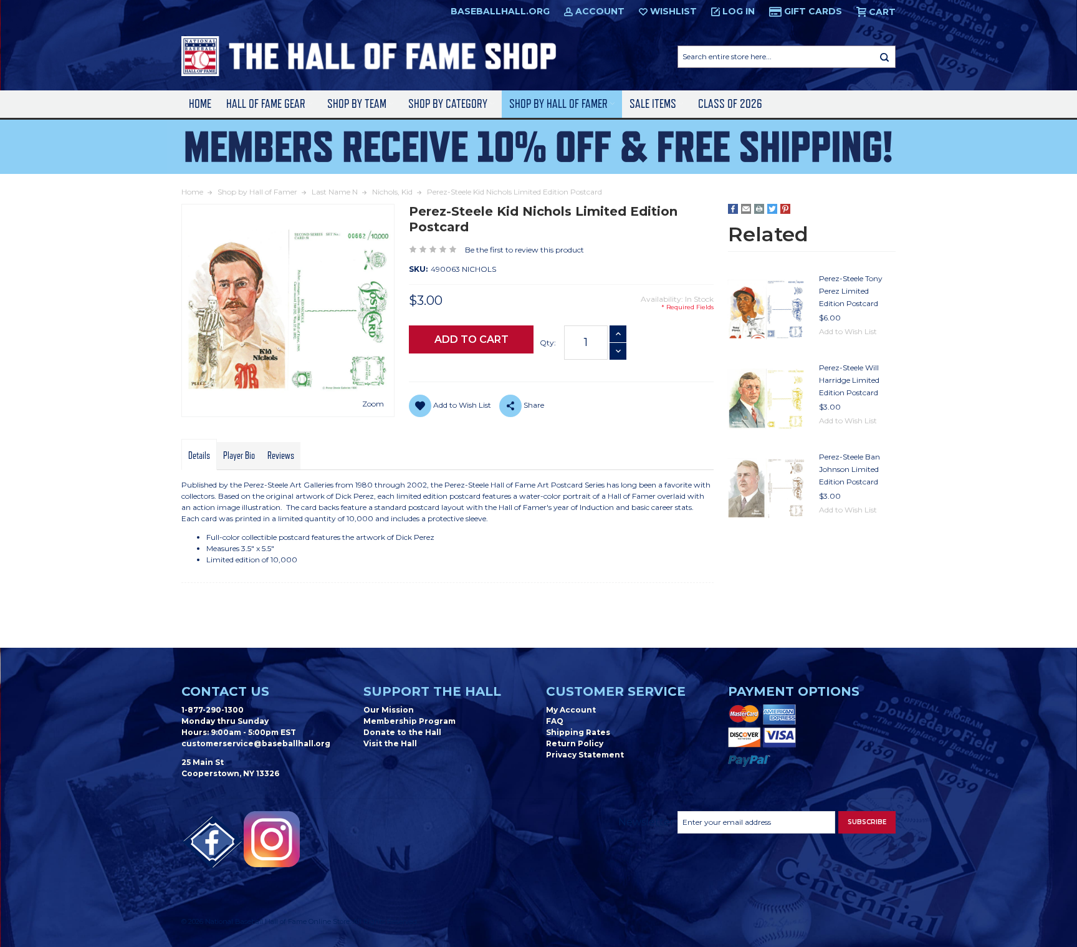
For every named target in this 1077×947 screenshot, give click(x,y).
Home (200, 104)
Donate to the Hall (402, 732)
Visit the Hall (390, 743)
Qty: (548, 342)
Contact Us (225, 691)
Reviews (280, 455)
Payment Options (793, 691)
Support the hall (432, 691)
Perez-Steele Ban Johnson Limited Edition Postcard (849, 469)
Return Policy (574, 743)
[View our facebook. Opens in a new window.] (212, 842)
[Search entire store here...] (884, 56)
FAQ (554, 721)
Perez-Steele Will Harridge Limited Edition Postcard (849, 380)
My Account (571, 709)
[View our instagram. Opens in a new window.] (272, 839)
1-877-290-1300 (212, 709)
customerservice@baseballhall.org (255, 743)
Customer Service (616, 691)
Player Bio (239, 455)
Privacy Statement (585, 754)
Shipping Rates (578, 732)
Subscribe (867, 822)
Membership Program (409, 721)
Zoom (373, 403)
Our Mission (388, 709)
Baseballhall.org (500, 11)
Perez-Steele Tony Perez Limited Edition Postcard (851, 291)
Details (199, 455)
